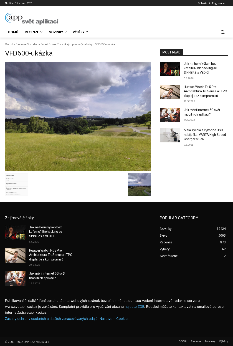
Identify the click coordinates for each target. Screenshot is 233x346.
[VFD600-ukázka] (78, 116)
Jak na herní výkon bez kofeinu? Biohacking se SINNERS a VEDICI (200, 68)
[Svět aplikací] (31, 19)
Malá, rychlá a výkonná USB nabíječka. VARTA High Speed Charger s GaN (205, 134)
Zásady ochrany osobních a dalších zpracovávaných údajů (51, 318)
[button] (222, 32)
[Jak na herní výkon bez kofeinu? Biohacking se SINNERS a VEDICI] (170, 69)
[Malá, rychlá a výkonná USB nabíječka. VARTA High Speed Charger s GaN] (170, 135)
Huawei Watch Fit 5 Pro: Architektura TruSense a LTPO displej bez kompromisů (205, 91)
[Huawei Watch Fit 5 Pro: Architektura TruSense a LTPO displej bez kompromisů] (170, 92)
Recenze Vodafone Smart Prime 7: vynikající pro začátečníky (54, 44)
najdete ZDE (134, 306)
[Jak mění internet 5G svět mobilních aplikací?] (170, 115)
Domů (9, 44)
